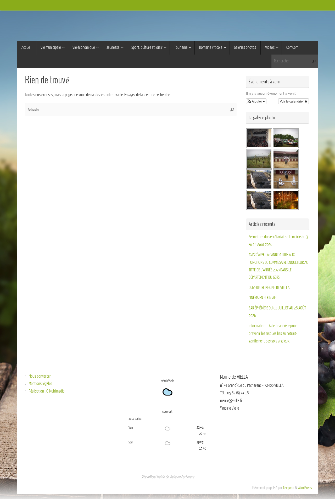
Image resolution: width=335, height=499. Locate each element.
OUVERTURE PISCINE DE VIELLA (269, 287)
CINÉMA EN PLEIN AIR (262, 298)
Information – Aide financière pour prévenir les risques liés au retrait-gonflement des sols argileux (273, 334)
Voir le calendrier (292, 101)
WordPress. (305, 488)
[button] (256, 101)
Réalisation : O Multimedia (46, 391)
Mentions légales (40, 383)
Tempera (288, 488)
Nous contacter (40, 376)
